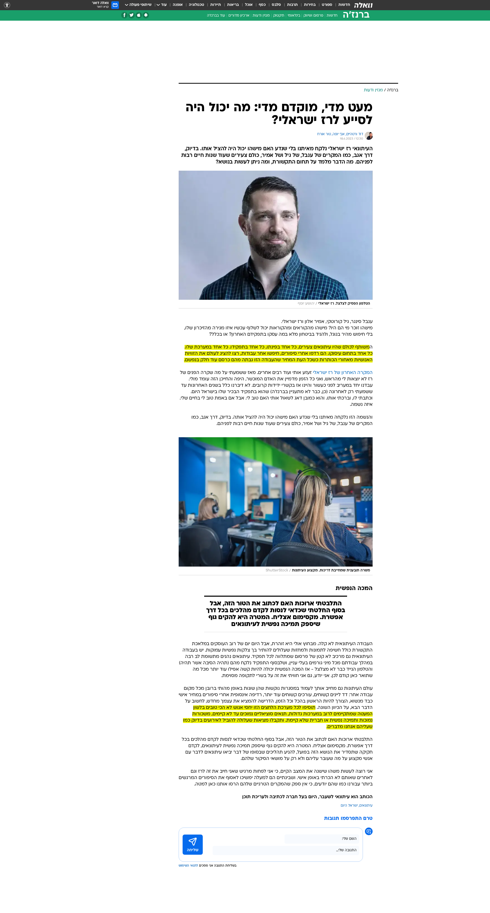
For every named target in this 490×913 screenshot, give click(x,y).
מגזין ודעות (261, 15)
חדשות (344, 5)
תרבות (292, 5)
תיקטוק (278, 15)
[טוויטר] (131, 15)
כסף (262, 5)
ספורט (327, 5)
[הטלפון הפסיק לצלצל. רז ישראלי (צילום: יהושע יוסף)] (276, 239)
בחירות (310, 5)
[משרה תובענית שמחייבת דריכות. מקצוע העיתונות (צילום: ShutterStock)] (276, 506)
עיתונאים (366, 805)
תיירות (215, 5)
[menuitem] (341, 5)
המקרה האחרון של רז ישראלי (343, 372)
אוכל (249, 5)
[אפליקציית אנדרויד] (146, 15)
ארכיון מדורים (238, 15)
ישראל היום (349, 805)
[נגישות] (7, 5)
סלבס (276, 5)
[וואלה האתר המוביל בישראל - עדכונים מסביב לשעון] (363, 5)
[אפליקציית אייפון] (139, 15)
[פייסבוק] (124, 15)
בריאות (233, 5)
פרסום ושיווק (313, 15)
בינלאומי (294, 15)
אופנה (178, 5)
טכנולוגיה (196, 5)
